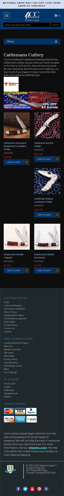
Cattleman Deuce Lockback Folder (43, 200)
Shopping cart (11, 393)
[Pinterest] (39, 488)
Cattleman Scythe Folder (43, 145)
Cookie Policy (10, 325)
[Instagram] (46, 488)
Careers (8, 331)
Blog (6, 369)
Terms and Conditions (14, 308)
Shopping (59, 16)
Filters (10, 41)
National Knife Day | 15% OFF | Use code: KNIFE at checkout (32, 4)
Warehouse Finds (12, 349)
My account (9, 383)
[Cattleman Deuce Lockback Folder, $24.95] (47, 182)
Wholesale (9, 356)
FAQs (6, 302)
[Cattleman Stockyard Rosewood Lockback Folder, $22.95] (17, 126)
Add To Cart (13, 162)
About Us (8, 346)
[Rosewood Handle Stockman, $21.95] (47, 238)
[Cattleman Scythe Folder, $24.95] (47, 126)
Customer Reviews (13, 305)
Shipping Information (14, 315)
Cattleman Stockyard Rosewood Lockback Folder (15, 146)
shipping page (38, 447)
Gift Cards (8, 352)
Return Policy (10, 312)
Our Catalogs (10, 372)
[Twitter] (25, 488)
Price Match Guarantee (15, 318)
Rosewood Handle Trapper (14, 256)
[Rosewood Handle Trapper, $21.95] (17, 238)
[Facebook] (18, 488)
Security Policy (11, 362)
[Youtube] (32, 488)
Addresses (9, 390)
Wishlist (27, 162)
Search (55, 24)
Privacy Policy (10, 359)
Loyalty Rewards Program (16, 343)
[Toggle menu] (7, 15)
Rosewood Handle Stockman (44, 256)
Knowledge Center (13, 366)
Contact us (9, 328)
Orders (7, 387)
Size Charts (9, 322)
